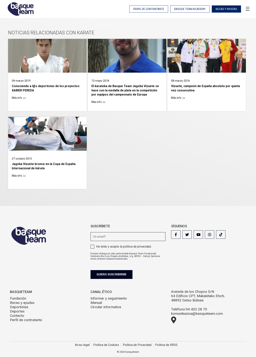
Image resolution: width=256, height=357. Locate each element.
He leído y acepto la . (123, 246)
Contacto (17, 315)
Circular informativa (106, 307)
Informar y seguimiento (109, 298)
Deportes (17, 311)
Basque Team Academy (190, 9)
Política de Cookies (106, 345)
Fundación (18, 298)
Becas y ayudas (226, 9)
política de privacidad (137, 246)
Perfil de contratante (148, 9)
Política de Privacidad (137, 345)
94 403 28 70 (196, 309)
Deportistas (19, 307)
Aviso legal (82, 345)
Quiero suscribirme (112, 274)
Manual (96, 303)
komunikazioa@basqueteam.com (197, 313)
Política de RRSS (166, 345)
